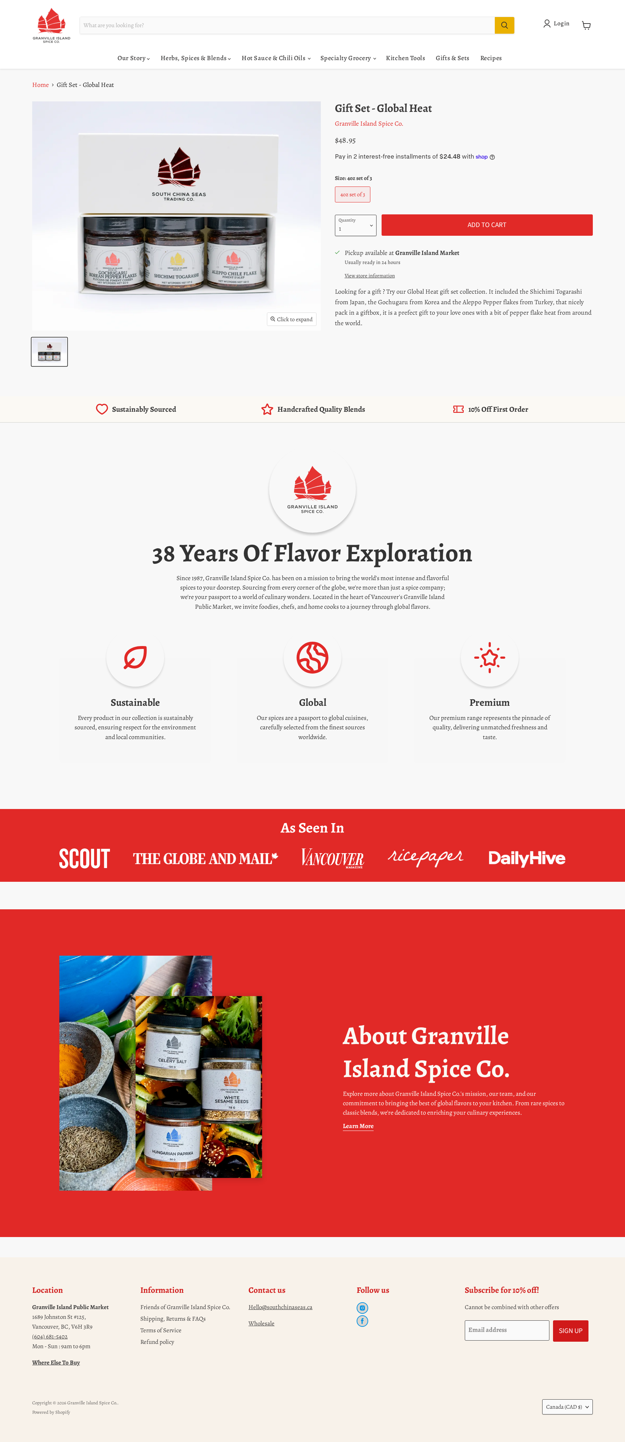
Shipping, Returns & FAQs (173, 1319)
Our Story (132, 58)
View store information (370, 275)
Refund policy (157, 1342)
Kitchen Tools (405, 58)
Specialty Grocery (346, 58)
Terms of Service (161, 1330)
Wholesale (261, 1323)
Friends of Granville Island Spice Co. (185, 1307)
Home (40, 84)
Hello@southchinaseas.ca (280, 1307)
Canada (564, 1406)
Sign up (571, 1331)
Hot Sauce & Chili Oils (274, 58)
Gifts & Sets (452, 58)
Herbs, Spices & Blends (194, 58)
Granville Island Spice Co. (369, 123)
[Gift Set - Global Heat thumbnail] (49, 352)
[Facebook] (362, 1321)
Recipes (491, 58)
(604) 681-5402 (50, 1336)
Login (562, 23)
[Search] (504, 25)
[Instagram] (362, 1308)
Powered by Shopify (51, 1412)
